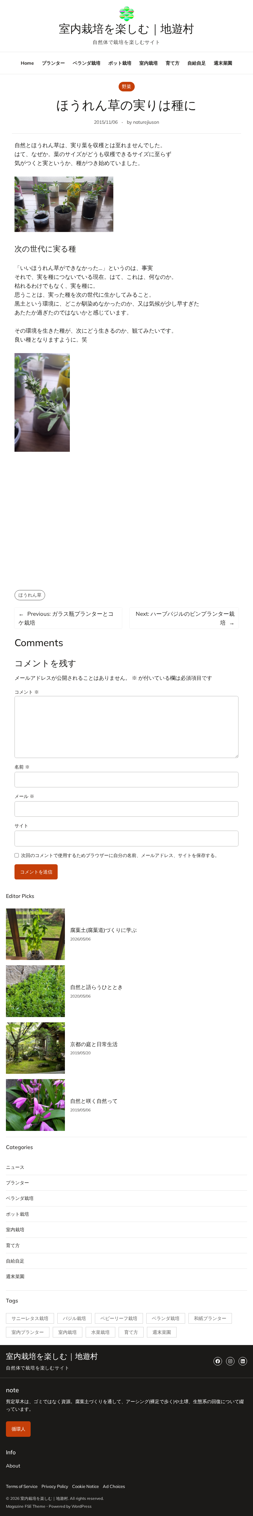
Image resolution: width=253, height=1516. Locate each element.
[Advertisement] (126, 527)
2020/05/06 (80, 996)
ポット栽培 (17, 1214)
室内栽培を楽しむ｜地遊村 (126, 28)
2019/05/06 (80, 1109)
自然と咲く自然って (94, 1101)
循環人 (18, 1429)
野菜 (126, 86)
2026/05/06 (80, 939)
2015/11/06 (106, 122)
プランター (17, 1183)
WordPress (81, 1506)
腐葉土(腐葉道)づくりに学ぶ (103, 930)
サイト (21, 826)
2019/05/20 (80, 1052)
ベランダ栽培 (20, 1198)
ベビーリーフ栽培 (118, 1318)
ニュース (15, 1167)
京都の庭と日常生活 (94, 1044)
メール (24, 796)
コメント (26, 692)
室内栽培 (15, 1230)
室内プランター (28, 1332)
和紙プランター (210, 1318)
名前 (22, 767)
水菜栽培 (100, 1332)
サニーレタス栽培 (30, 1318)
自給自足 (15, 1261)
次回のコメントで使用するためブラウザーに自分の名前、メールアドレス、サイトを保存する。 (120, 855)
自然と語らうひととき (96, 987)
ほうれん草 (30, 595)
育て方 (13, 1245)
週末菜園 (15, 1276)
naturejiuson (146, 122)
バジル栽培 (74, 1318)
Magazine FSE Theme (25, 1506)
